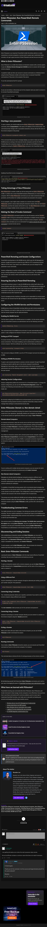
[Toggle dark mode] (44, 11)
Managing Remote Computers (27, 806)
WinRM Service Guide (16, 811)
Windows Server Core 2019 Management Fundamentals (21, 703)
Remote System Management (29, 810)
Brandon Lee (16, 772)
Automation (3, 805)
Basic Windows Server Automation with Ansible (19, 707)
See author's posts (18, 797)
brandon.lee (10, 861)
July (11, 15)
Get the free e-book (13, 749)
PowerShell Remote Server (27, 808)
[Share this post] (41, 11)
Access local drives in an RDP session (16, 705)
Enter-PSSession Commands (12, 806)
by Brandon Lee (12, 23)
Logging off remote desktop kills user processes (19, 709)
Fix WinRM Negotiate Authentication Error (17, 711)
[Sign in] (39, 11)
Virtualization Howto (27, 925)
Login (44, 829)
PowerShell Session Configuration (13, 810)
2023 (7, 15)
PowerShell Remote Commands (12, 808)
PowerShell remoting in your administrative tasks (32, 683)
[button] (36, 11)
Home (2, 15)
